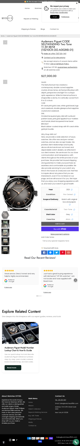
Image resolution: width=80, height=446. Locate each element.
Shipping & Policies (28, 29)
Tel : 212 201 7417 (60, 400)
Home (27, 8)
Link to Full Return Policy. (59, 64)
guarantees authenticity (67, 67)
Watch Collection (34, 409)
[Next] (5, 82)
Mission (31, 406)
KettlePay (52, 1)
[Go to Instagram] (10, 440)
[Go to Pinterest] (62, 252)
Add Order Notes (47, 237)
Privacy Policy (54, 12)
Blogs (43, 29)
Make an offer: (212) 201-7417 (55, 53)
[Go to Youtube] (13, 440)
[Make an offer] (76, 442)
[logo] (7, 21)
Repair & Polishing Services (37, 412)
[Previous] (5, 42)
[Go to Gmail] (68, 252)
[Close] (77, 3)
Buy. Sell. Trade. (33, 416)
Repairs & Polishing (31, 19)
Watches (38, 8)
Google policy (63, 12)
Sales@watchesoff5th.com (66, 437)
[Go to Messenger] (50, 252)
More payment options (60, 234)
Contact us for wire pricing (54, 57)
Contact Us (54, 29)
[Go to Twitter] (57, 252)
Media (30, 422)
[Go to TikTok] (17, 440)
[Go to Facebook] (44, 252)
